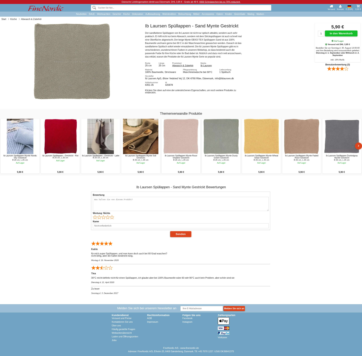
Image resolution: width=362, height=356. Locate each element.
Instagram (187, 322)
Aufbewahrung (152, 14)
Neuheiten (81, 14)
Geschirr (117, 14)
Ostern (219, 14)
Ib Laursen (206, 65)
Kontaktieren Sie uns (122, 322)
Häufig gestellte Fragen (123, 329)
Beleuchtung (184, 14)
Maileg (250, 14)
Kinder (228, 14)
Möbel (196, 14)
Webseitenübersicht (122, 333)
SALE (92, 14)
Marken (260, 14)
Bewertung (98, 195)
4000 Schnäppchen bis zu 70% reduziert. (219, 2)
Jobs (114, 340)
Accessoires (208, 14)
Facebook (187, 318)
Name (96, 221)
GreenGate (239, 14)
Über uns (116, 325)
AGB (149, 318)
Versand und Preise (122, 318)
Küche (126, 14)
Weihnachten (103, 14)
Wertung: (101, 213)
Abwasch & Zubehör (182, 65)
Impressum (152, 322)
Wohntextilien (169, 14)
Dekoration (137, 14)
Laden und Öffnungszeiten (125, 336)
